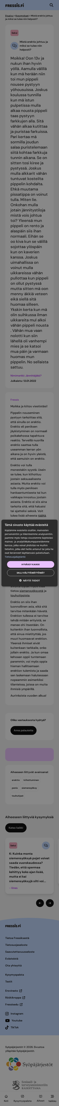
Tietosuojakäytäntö (15, 556)
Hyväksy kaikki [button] (30, 564)
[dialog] (29, 553)
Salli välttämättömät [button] (31, 572)
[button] (29, 580)
